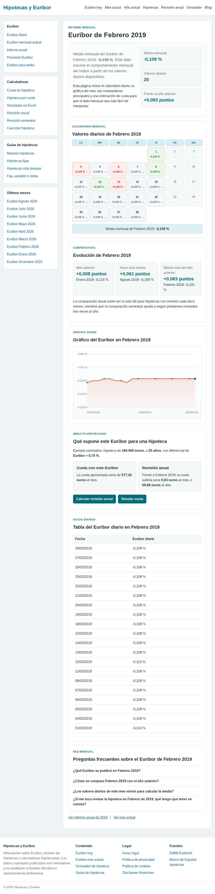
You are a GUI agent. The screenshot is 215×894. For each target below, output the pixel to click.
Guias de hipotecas (90, 872)
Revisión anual (172, 7)
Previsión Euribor (20, 57)
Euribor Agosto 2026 (22, 201)
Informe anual (17, 50)
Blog (208, 7)
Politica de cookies (136, 866)
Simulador (194, 7)
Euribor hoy (93, 7)
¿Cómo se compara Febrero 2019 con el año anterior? (116, 781)
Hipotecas (150, 7)
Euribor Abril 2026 (20, 231)
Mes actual (113, 7)
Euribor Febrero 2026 (23, 246)
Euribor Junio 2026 (21, 216)
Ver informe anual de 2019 (88, 817)
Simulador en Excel (21, 105)
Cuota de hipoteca (20, 90)
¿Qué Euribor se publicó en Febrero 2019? (107, 771)
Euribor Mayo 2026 (21, 224)
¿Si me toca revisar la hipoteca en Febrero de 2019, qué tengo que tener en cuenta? (132, 801)
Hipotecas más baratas (24, 168)
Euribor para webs (20, 65)
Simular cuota (132, 499)
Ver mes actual (124, 817)
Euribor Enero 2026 (21, 254)
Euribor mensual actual (24, 42)
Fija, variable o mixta (22, 176)
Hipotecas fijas (18, 161)
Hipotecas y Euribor (27, 7)
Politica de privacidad (138, 859)
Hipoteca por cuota (21, 98)
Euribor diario (17, 35)
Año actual (132, 7)
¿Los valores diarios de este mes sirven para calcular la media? (123, 791)
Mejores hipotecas (20, 153)
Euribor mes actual (90, 859)
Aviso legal (130, 853)
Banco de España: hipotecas (183, 862)
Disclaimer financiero (138, 872)
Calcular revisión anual (94, 499)
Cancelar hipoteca (20, 128)
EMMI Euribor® (180, 853)
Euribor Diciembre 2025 (24, 262)
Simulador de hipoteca (92, 866)
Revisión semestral (21, 120)
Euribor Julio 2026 (20, 209)
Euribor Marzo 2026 (21, 239)
